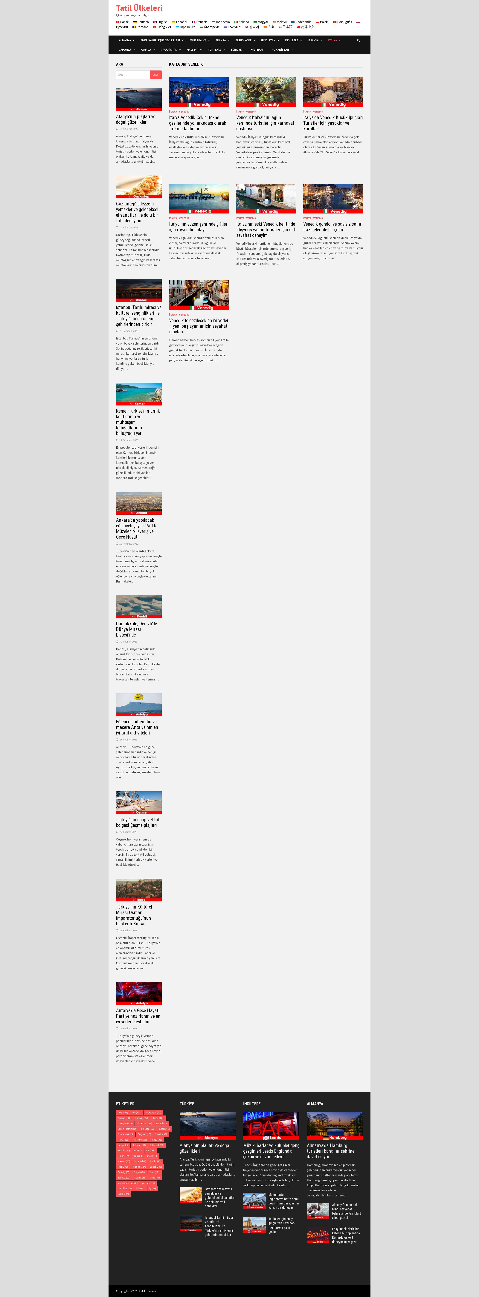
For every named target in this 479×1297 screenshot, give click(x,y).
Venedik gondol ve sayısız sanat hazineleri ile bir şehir (333, 226)
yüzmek (148, 1183)
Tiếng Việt (163, 27)
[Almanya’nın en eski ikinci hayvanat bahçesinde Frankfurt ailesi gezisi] (318, 1205)
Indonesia (222, 22)
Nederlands (303, 22)
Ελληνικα (233, 27)
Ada (123, 1112)
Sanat (156, 1166)
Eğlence (148, 1128)
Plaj (123, 1166)
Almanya (125, 40)
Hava (123, 1139)
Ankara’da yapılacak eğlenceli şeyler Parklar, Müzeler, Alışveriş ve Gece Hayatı (138, 528)
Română (142, 27)
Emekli (161, 1123)
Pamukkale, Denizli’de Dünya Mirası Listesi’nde (136, 629)
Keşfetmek (140, 1139)
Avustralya (198, 40)
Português (344, 22)
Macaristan (169, 49)
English (162, 22)
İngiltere (291, 40)
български (211, 27)
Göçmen (144, 1134)
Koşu (157, 1139)
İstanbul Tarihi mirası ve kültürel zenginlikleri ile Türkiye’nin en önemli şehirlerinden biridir (138, 316)
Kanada (146, 49)
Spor (154, 1172)
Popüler (139, 1166)
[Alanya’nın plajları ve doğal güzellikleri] (208, 1126)
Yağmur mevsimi (128, 1183)
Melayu (281, 22)
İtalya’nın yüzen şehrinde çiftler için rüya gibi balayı (198, 226)
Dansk (124, 22)
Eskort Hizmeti (127, 1128)
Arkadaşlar (153, 1112)
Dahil (158, 1118)
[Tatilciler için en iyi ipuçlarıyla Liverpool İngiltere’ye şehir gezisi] (254, 1219)
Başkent (142, 1118)
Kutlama (139, 1145)
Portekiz (214, 49)
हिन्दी (270, 27)
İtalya (332, 40)
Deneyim (125, 1123)
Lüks (138, 1156)
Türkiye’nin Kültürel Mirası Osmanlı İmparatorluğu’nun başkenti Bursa (134, 915)
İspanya (313, 40)
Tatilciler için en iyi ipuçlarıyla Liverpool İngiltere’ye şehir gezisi (282, 1225)
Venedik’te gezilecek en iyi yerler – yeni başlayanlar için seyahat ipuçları (198, 326)
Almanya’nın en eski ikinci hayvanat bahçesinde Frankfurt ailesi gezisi (346, 1211)
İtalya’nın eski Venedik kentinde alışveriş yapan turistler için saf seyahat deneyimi (265, 229)
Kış (150, 1150)
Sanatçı (124, 1172)
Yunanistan (280, 49)
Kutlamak (157, 1145)
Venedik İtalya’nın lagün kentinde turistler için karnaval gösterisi (265, 123)
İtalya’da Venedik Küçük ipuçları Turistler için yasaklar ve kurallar (333, 123)
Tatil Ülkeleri (139, 8)
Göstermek (126, 1134)
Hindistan (268, 40)
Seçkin (139, 1172)
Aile (136, 1112)
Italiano (243, 22)
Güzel (161, 1134)
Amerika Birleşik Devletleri (160, 40)
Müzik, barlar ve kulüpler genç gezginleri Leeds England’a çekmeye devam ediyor (271, 1151)
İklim (140, 1188)
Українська (187, 27)
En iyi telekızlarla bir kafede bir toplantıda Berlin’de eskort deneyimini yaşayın (346, 1235)
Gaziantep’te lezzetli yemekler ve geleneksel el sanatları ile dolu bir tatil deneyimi (137, 212)
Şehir (123, 1193)
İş (152, 1188)
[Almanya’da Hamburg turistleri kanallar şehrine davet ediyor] (335, 1126)
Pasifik (155, 1161)
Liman (124, 1156)
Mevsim (124, 1161)
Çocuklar (125, 1188)
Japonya (125, 49)
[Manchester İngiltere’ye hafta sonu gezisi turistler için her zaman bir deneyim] (254, 1195)
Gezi (164, 1128)
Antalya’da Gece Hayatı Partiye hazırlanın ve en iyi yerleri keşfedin (138, 1016)
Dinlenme (144, 1123)
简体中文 (307, 27)
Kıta (138, 1150)
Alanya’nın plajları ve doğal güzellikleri (135, 119)
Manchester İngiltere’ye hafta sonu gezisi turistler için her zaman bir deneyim (284, 1201)
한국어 (253, 27)
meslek (152, 1156)
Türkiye (236, 49)
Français (201, 22)
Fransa (221, 40)
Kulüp (123, 1145)
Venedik (184, 111)
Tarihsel (124, 1177)
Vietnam (257, 49)
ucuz (155, 1177)
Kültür (124, 1150)
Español (181, 22)
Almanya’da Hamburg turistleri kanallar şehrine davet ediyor (330, 1151)
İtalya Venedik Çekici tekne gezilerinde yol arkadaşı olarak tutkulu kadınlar (197, 123)
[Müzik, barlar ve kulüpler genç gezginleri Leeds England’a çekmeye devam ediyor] (271, 1126)
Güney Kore (243, 40)
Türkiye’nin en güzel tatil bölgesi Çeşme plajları (139, 822)
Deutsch (143, 22)
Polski (324, 22)
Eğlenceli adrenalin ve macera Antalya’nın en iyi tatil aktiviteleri (137, 727)
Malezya (192, 49)
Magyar (262, 22)
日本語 (287, 27)
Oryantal (140, 1161)
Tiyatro (140, 1177)
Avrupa (124, 1118)
